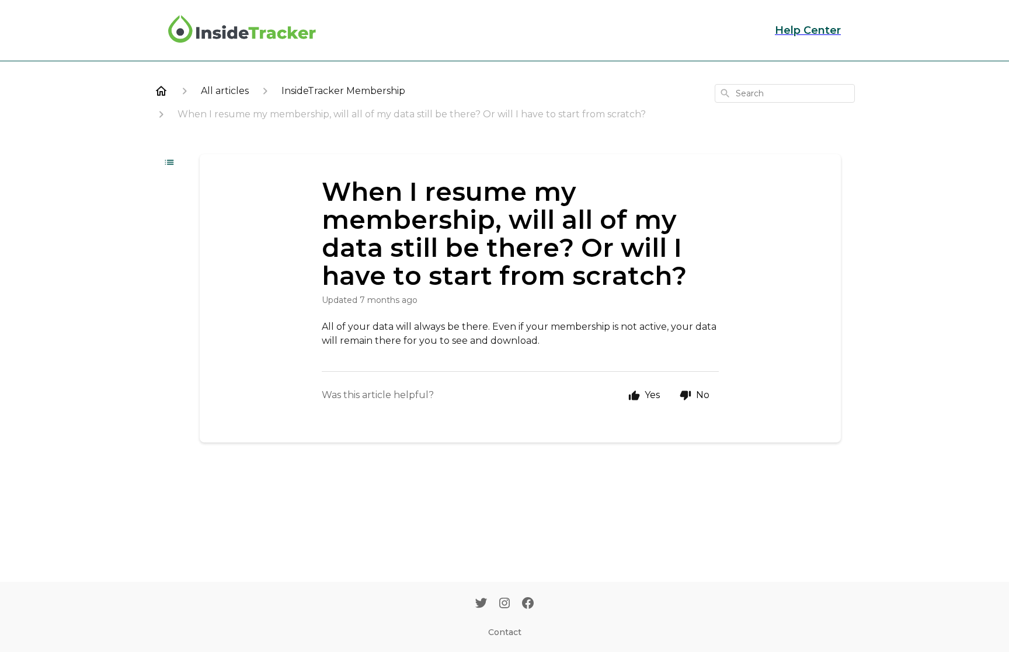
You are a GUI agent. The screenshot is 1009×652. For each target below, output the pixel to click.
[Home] (161, 91)
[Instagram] (504, 604)
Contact (504, 632)
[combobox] (785, 93)
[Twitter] (481, 604)
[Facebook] (528, 604)
